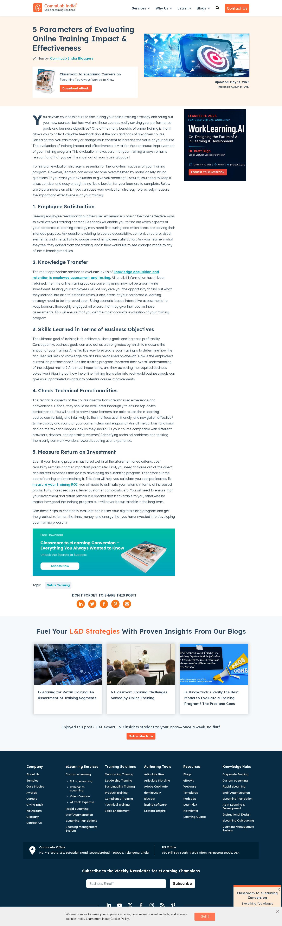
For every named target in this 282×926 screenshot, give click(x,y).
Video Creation (80, 796)
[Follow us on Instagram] (152, 905)
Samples (32, 780)
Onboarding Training (119, 774)
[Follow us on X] (130, 905)
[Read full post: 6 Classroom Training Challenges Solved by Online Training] (141, 664)
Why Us (162, 8)
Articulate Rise (154, 774)
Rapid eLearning (77, 809)
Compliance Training (119, 799)
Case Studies (35, 786)
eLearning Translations (81, 821)
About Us (32, 774)
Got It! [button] (205, 916)
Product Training (116, 793)
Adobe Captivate (156, 786)
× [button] (277, 912)
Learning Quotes (194, 817)
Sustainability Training (120, 786)
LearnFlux (190, 804)
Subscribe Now (141, 736)
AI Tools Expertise (82, 802)
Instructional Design (236, 814)
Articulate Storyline (157, 780)
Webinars (189, 786)
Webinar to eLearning (77, 788)
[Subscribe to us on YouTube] (119, 905)
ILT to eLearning (81, 781)
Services (139, 8)
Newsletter (190, 811)
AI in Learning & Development (234, 806)
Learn (182, 8)
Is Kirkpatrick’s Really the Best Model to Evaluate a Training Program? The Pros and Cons (211, 698)
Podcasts (189, 799)
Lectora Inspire (155, 811)
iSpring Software (155, 804)
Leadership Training (118, 780)
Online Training (58, 585)
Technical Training (117, 804)
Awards (31, 793)
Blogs (201, 8)
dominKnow (152, 793)
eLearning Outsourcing (238, 820)
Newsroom (34, 811)
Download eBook (75, 88)
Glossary (32, 817)
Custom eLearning (78, 774)
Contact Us (237, 8)
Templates (190, 793)
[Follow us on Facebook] (141, 905)
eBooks (188, 780)
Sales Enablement (117, 811)
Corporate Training (235, 774)
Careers (31, 799)
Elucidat (149, 799)
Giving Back (34, 804)
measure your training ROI (55, 484)
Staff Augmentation (79, 815)
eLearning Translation (237, 799)
